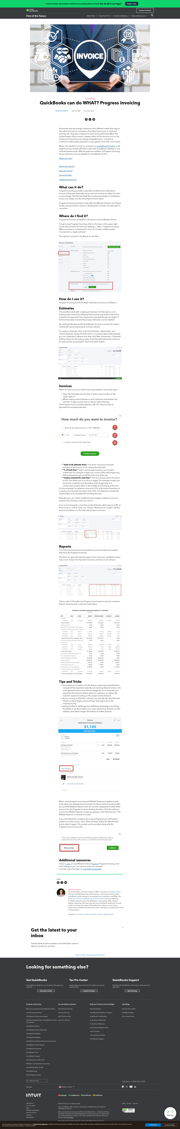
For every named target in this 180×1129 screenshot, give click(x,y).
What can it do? (65, 158)
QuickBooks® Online (106, 146)
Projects (95, 864)
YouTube (79, 914)
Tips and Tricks (65, 175)
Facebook (93, 914)
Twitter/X (100, 914)
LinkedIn (86, 914)
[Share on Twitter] (90, 119)
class (68, 864)
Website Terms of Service (96, 1120)
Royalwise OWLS (115, 892)
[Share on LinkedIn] (93, 119)
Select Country (67, 1087)
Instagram (110, 914)
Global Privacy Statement (40, 1124)
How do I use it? (66, 171)
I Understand (153, 1125)
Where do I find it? (67, 166)
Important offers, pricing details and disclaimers (90, 955)
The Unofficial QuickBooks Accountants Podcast (88, 898)
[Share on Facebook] (86, 119)
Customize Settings (169, 1125)
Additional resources (68, 179)
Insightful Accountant (92, 869)
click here (70, 1117)
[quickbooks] (32, 10)
